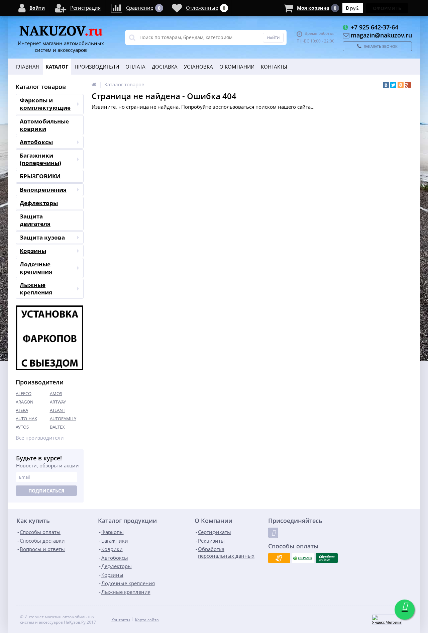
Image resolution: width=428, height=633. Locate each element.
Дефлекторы (39, 203)
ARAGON (24, 402)
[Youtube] (273, 533)
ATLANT (57, 410)
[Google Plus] (408, 85)
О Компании (236, 66)
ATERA (22, 410)
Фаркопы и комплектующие (45, 103)
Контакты (274, 66)
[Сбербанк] (303, 558)
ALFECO (23, 393)
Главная (27, 66)
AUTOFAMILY (63, 419)
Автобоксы (36, 142)
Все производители (40, 438)
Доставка (165, 66)
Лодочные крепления (36, 267)
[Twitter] (393, 85)
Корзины (33, 251)
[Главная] (94, 84)
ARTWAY (58, 402)
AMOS (56, 393)
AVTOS (22, 427)
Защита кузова (42, 237)
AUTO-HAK (26, 419)
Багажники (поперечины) (40, 159)
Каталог (56, 66)
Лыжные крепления (36, 288)
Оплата (135, 66)
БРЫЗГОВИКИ (40, 176)
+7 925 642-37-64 (374, 27)
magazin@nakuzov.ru (381, 35)
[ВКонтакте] (386, 85)
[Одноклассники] (401, 85)
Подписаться (46, 490)
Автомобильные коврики (44, 124)
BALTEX (57, 427)
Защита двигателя (35, 220)
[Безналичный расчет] (279, 558)
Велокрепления (43, 189)
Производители (97, 66)
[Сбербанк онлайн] (327, 558)
